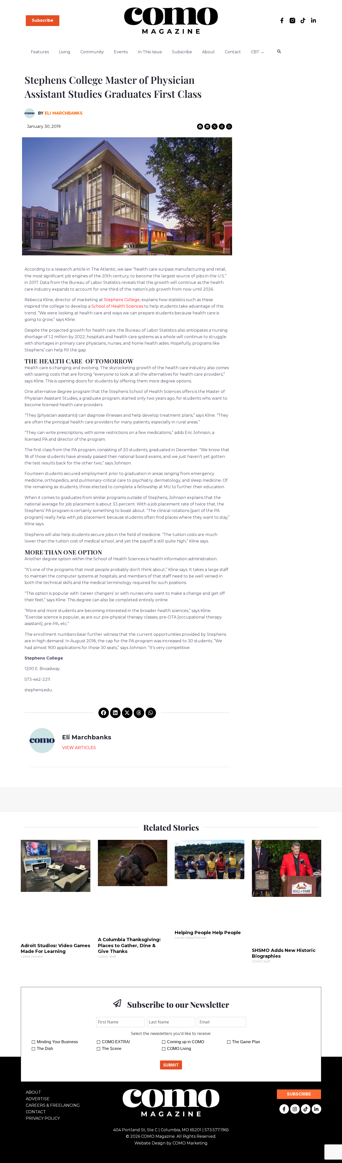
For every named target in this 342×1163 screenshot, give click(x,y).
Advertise (38, 1098)
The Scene (111, 1048)
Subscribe (182, 52)
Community (92, 52)
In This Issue (150, 52)
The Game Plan (246, 1042)
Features (40, 52)
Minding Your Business (57, 1042)
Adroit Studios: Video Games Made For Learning (55, 948)
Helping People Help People (208, 932)
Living (64, 52)
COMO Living (179, 1048)
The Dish (45, 1048)
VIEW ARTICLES (79, 747)
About (208, 52)
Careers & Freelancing (53, 1105)
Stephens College (122, 299)
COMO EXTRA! (116, 1042)
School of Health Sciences (117, 306)
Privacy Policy (43, 1118)
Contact (233, 52)
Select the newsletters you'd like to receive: (171, 1033)
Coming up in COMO (185, 1042)
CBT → (257, 52)
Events (121, 52)
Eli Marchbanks (64, 113)
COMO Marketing (190, 1143)
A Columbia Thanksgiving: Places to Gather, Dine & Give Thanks (129, 945)
